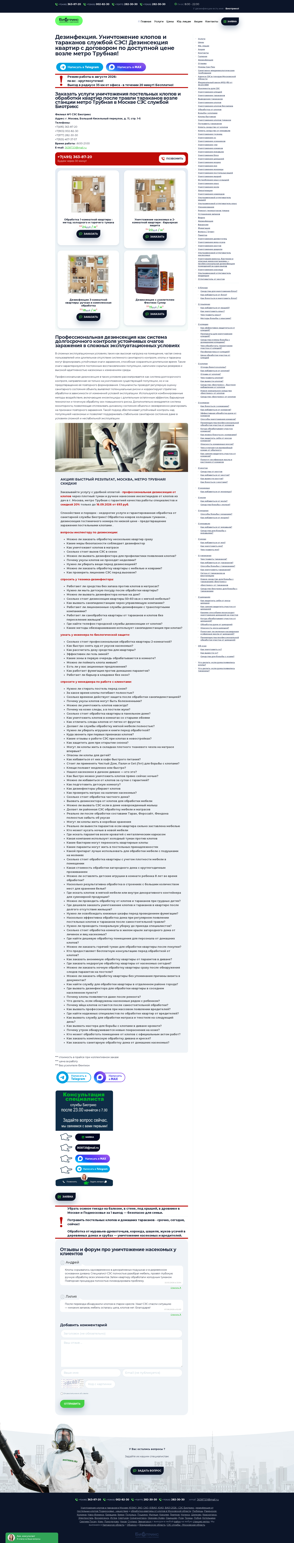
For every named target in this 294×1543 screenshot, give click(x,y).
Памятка (202, 235)
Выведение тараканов (210, 99)
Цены (170, 21)
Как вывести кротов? (211, 478)
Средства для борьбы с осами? (217, 656)
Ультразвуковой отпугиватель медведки (214, 274)
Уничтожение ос (207, 138)
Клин (100, 1521)
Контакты (211, 21)
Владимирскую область (152, 1525)
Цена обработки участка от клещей (215, 356)
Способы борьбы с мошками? (216, 514)
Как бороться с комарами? (214, 406)
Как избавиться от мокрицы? (216, 491)
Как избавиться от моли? (214, 501)
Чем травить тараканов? (213, 559)
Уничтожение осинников (211, 141)
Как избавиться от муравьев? (216, 527)
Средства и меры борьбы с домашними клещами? (215, 341)
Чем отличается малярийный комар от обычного (216, 449)
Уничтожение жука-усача (211, 242)
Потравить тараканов (210, 123)
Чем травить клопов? (211, 378)
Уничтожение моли (208, 187)
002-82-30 (98, 4)
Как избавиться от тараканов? (216, 562)
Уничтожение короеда (210, 269)
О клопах (203, 363)
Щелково (196, 1514)
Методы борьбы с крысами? (215, 318)
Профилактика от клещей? (215, 352)
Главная (145, 21)
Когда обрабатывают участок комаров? (216, 430)
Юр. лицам (184, 21)
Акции (198, 21)
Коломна (82, 1514)
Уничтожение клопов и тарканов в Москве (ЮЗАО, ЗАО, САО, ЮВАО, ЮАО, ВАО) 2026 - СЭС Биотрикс (137, 1507)
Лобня (197, 1518)
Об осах (202, 646)
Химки (120, 1514)
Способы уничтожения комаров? (218, 419)
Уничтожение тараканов (211, 95)
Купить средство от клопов (213, 127)
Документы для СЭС (209, 88)
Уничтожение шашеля (210, 249)
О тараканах (204, 555)
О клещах (203, 324)
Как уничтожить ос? (211, 649)
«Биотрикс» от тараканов (214, 585)
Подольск (130, 1514)
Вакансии (203, 224)
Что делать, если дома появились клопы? (216, 663)
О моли (202, 497)
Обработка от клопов (209, 109)
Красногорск (209, 1514)
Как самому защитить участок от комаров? (218, 454)
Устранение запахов (209, 214)
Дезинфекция (205, 60)
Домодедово (111, 1521)
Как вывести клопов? (211, 381)
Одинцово (171, 1518)
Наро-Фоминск (96, 1514)
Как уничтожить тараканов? (215, 570)
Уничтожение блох (208, 155)
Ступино (132, 1521)
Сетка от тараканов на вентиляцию (212, 574)
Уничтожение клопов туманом (214, 120)
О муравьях (204, 523)
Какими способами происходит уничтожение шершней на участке (219, 613)
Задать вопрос (149, 1470)
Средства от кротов (211, 471)
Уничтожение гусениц (210, 134)
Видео (201, 217)
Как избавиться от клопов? (215, 371)
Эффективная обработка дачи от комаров (218, 414)
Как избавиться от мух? (213, 542)
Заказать (91, 233)
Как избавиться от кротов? (215, 475)
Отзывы (202, 63)
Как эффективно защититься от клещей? (217, 329)
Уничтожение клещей (210, 92)
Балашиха (110, 1514)
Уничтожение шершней (211, 159)
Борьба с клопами (207, 113)
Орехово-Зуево (156, 1518)
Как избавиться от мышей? (215, 308)
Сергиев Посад (88, 1521)
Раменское (210, 1511)
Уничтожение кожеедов (211, 194)
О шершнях (204, 597)
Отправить (72, 1403)
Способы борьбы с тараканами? (217, 566)
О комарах (203, 403)
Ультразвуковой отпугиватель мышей (214, 198)
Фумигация (204, 228)
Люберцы (197, 1511)
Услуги (158, 21)
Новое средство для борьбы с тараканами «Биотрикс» (217, 580)
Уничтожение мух (207, 166)
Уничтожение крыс (208, 183)
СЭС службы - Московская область (186, 1525)
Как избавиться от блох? (213, 295)
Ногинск (185, 1514)
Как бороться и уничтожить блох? (218, 298)
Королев (164, 1514)
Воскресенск (101, 1518)
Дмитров (175, 1514)
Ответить (175, 1288)
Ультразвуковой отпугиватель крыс (217, 203)
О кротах (203, 468)
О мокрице (204, 488)
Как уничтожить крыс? (212, 311)
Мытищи (153, 1514)
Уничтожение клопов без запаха (215, 106)
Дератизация (205, 190)
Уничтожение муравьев (211, 152)
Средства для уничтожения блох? (218, 291)
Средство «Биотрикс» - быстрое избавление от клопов (218, 386)
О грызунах (204, 304)
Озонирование (206, 207)
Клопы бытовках (207, 116)
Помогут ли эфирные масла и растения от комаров (216, 460)
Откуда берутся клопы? (213, 367)
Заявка (232, 21)
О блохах (203, 288)
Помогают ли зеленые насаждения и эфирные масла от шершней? (219, 632)
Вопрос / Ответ (206, 232)
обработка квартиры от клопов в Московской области (161, 1511)
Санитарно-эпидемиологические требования (216, 71)
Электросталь (85, 1518)
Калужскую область (113, 1525)
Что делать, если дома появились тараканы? (216, 669)
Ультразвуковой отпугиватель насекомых (214, 254)
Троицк (189, 1518)
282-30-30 (126, 4)
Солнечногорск (138, 1518)
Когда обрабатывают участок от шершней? (218, 619)
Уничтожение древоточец (212, 239)
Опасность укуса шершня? (214, 628)
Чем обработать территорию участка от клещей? (216, 347)
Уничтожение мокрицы (210, 169)
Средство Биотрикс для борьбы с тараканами (218, 590)
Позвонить (174, 158)
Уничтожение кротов (209, 246)
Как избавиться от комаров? (215, 410)
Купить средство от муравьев (214, 131)
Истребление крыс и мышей (213, 180)
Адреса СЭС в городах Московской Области (217, 77)
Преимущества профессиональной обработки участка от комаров (219, 424)
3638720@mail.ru (76, 147)
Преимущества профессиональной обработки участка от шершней (219, 638)
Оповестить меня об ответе (75, 1393)
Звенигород (144, 1521)
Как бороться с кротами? (214, 482)
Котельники (208, 1518)
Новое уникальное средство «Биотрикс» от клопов (216, 392)
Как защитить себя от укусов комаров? (216, 439)
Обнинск (132, 1525)
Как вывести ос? (209, 653)
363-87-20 (69, 4)
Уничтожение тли (207, 145)
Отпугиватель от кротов (211, 279)
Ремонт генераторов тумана (213, 210)
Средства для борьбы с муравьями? (213, 531)
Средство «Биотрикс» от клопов (218, 397)
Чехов (123, 1521)
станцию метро (201, 1521)
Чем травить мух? (209, 549)
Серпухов (123, 1518)
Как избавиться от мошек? (214, 517)
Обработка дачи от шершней (216, 624)
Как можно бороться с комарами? (218, 435)
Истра (113, 1518)
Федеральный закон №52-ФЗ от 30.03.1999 (215, 83)
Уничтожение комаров (210, 148)
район (177, 1521)
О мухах (202, 539)
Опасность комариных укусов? (217, 444)
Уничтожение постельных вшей (215, 173)
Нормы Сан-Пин (206, 67)
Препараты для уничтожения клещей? (216, 335)
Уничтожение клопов (209, 102)
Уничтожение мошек (209, 162)
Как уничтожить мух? (211, 546)
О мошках (203, 510)
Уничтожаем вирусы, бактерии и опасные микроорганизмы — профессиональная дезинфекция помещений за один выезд (216, 262)
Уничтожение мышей (209, 176)
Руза (181, 1518)
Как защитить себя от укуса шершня (215, 601)
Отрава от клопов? (210, 374)
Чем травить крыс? (210, 315)
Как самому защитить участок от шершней (218, 607)
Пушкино (142, 1514)
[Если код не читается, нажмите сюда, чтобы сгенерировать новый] (72, 1387)
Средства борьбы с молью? (215, 504)
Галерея (202, 56)
